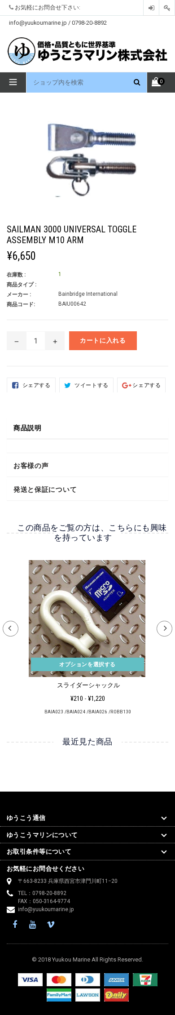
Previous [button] (10, 629)
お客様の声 (31, 466)
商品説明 (27, 428)
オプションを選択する (87, 664)
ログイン (151, 8)
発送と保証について (45, 489)
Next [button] (164, 629)
